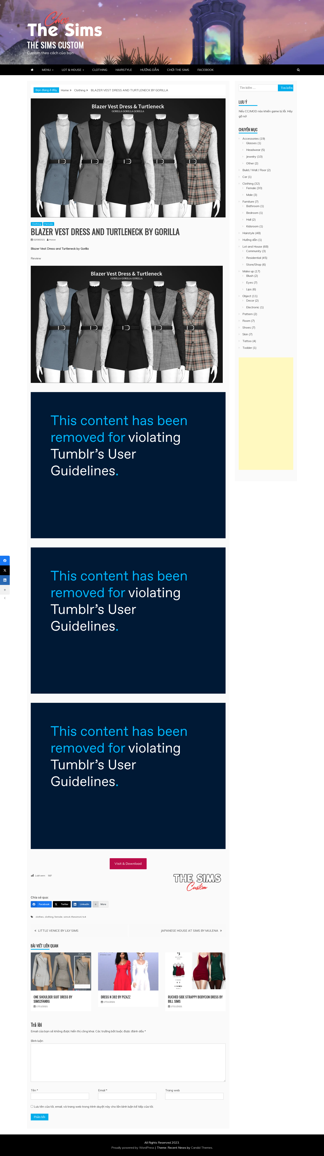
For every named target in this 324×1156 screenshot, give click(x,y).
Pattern (247, 314)
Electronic (252, 307)
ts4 (84, 916)
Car (244, 177)
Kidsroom (252, 226)
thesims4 (76, 916)
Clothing (36, 223)
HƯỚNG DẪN (149, 70)
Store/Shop (253, 264)
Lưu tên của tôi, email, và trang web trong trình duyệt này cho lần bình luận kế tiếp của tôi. (94, 1106)
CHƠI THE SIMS (178, 70)
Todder (247, 348)
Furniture (248, 201)
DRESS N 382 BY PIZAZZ (115, 996)
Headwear (253, 150)
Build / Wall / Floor (254, 170)
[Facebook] (5, 560)
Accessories (250, 138)
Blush (250, 276)
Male (249, 195)
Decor (250, 300)
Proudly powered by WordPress (133, 1147)
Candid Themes (201, 1147)
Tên (34, 1090)
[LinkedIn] (5, 580)
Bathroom (253, 206)
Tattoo (247, 341)
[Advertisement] (266, 413)
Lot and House (252, 246)
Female (48, 223)
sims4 (67, 916)
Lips (249, 289)
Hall (248, 219)
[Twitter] (5, 570)
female (58, 916)
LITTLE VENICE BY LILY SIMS (58, 930)
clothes (40, 916)
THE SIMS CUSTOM (55, 45)
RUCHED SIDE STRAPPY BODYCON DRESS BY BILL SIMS (195, 999)
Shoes (246, 327)
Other (250, 163)
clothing (49, 916)
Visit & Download (128, 863)
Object (246, 296)
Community (253, 251)
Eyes (249, 282)
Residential (253, 258)
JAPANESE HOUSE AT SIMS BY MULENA (189, 930)
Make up (248, 271)
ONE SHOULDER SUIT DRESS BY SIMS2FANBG (53, 999)
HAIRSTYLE (124, 70)
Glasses (251, 143)
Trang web (172, 1090)
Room (246, 321)
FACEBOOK (205, 70)
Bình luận (37, 1041)
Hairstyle (248, 233)
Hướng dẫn (249, 240)
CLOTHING (99, 70)
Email (102, 1090)
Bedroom (252, 213)
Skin (245, 334)
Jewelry (251, 156)
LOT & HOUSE (71, 70)
